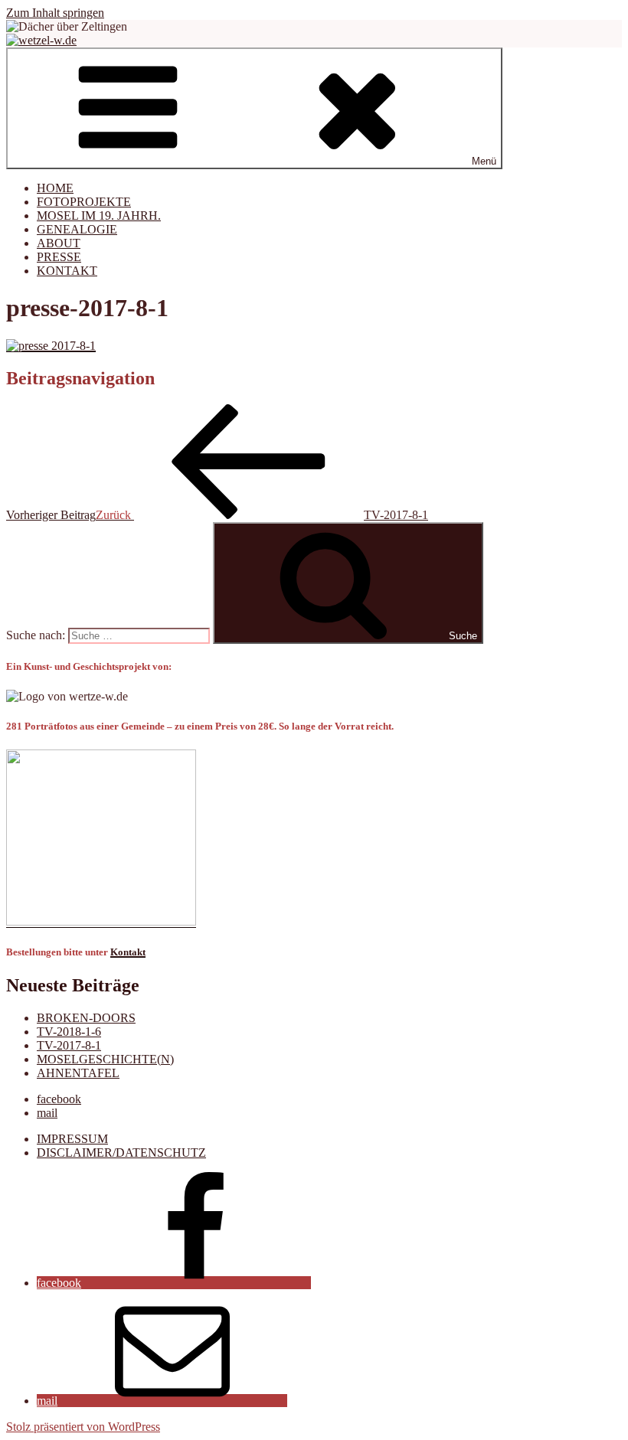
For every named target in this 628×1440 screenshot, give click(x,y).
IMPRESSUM (72, 1138)
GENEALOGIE (77, 229)
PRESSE (59, 256)
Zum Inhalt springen (55, 12)
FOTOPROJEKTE (84, 201)
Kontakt (128, 952)
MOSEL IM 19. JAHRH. (99, 215)
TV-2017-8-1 (69, 1045)
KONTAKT (67, 270)
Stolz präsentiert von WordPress (83, 1426)
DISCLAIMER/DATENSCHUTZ (121, 1152)
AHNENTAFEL (78, 1072)
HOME (55, 187)
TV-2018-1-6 (69, 1031)
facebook (59, 1098)
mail (47, 1112)
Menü (484, 161)
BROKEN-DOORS (86, 1017)
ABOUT (58, 243)
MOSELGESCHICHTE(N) (105, 1059)
